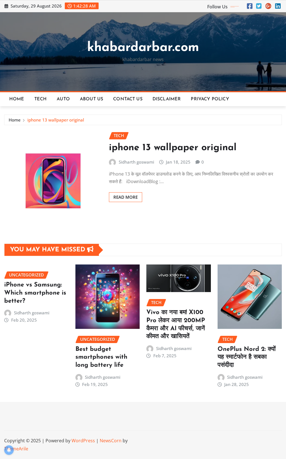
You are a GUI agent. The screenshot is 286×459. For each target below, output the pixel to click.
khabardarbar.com (143, 47)
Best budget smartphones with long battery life (101, 357)
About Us (91, 99)
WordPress (83, 441)
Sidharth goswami (136, 162)
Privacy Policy (210, 99)
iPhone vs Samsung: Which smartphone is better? (35, 293)
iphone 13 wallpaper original (55, 120)
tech (40, 99)
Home (16, 99)
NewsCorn (110, 441)
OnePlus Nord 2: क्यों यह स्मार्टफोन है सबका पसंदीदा (247, 357)
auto (63, 99)
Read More (125, 197)
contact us (127, 99)
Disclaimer (166, 99)
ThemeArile (16, 449)
